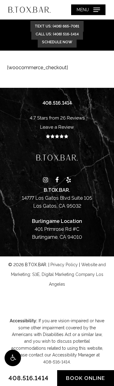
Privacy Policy (64, 264)
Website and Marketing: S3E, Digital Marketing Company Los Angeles (58, 274)
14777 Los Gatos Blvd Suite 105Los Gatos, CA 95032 (57, 198)
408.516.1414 (29, 378)
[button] (13, 358)
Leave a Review (57, 127)
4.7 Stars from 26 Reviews (57, 118)
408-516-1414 (56, 361)
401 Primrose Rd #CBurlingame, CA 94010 (57, 229)
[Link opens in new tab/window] (45, 179)
